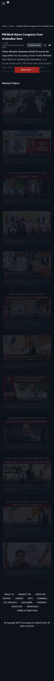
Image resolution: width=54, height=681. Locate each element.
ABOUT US (9, 594)
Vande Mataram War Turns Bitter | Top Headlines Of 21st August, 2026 (20, 201)
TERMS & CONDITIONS (27, 610)
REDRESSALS (32, 606)
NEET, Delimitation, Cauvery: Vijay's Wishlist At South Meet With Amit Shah (23, 365)
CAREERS (19, 598)
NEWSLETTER (24, 594)
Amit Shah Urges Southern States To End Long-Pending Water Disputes (21, 241)
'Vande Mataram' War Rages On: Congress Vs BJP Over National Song (23, 160)
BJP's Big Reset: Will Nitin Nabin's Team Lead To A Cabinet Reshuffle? (23, 573)
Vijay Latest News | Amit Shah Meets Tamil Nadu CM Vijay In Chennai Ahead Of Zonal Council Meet (21, 531)
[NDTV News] (13, 11)
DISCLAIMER (26, 602)
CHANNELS (42, 598)
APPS (30, 598)
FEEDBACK (41, 602)
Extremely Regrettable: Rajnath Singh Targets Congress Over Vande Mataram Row (23, 120)
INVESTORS (17, 606)
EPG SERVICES (10, 602)
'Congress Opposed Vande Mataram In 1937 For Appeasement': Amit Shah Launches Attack (23, 406)
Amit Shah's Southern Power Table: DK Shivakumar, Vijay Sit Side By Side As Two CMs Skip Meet (21, 488)
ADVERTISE (40, 594)
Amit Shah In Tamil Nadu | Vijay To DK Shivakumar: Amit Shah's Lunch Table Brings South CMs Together (22, 324)
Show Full (26, 70)
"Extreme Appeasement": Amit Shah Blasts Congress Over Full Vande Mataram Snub (21, 282)
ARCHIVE (7, 598)
